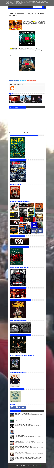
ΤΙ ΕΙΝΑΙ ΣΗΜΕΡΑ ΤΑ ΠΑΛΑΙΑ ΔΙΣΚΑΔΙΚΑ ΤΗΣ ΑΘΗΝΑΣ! (24, 413)
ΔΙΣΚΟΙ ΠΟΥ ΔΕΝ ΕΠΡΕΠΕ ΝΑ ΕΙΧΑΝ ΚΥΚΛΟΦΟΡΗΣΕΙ (23, 446)
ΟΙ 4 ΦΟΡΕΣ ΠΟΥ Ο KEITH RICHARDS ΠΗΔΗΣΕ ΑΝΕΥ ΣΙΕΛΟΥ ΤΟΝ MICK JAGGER (28, 457)
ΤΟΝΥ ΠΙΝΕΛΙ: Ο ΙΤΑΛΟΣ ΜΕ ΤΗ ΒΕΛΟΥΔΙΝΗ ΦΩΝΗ (23, 424)
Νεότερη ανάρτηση (12, 132)
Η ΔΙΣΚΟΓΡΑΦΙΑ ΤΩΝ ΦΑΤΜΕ (19, 435)
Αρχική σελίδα (26, 132)
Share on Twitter (23, 80)
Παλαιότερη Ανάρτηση (41, 132)
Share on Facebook (14, 80)
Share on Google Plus (32, 80)
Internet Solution (39, 465)
